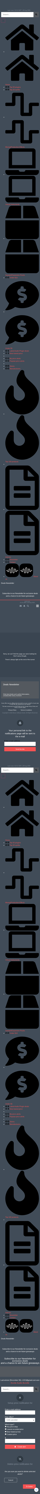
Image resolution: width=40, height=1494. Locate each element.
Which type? (9, 1424)
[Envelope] (21, 606)
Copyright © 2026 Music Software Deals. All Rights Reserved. (20, 713)
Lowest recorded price (15, 1429)
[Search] (36, 14)
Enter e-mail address (12, 741)
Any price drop (12, 1427)
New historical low (14, 1432)
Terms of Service (18, 707)
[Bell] (24, 606)
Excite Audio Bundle (20, 1383)
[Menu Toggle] (3, 20)
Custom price (12, 1434)
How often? (9, 1417)
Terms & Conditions (26, 710)
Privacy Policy (32, 706)
